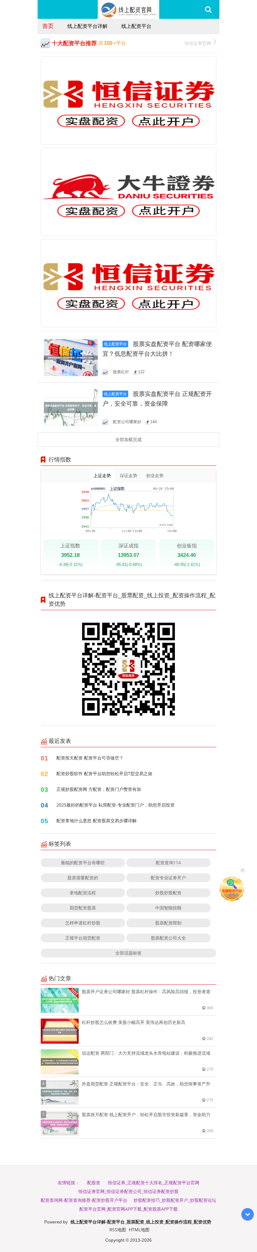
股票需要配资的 (82, 878)
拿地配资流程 (83, 893)
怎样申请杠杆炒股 (82, 923)
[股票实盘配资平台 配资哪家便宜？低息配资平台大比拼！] (71, 357)
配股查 (93, 1182)
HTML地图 (139, 1230)
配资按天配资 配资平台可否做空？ (89, 758)
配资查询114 (168, 863)
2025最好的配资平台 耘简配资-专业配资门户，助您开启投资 (115, 805)
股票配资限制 (168, 923)
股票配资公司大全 (168, 938)
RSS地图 (117, 1230)
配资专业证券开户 (168, 878)
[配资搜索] (208, 9)
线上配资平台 (136, 26)
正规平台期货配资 (82, 938)
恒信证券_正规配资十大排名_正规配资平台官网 (153, 1182)
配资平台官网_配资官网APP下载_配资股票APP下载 (128, 1209)
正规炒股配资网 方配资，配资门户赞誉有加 (98, 789)
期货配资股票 (83, 908)
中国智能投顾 (168, 908)
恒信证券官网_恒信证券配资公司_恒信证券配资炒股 (128, 1191)
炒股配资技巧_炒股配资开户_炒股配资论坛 (175, 1200)
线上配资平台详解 (87, 26)
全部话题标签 (128, 953)
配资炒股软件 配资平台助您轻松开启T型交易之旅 (104, 773)
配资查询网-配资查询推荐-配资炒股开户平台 (84, 1200)
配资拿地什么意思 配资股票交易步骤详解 (96, 820)
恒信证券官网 (198, 43)
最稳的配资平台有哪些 (83, 863)
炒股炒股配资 (168, 893)
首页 (48, 25)
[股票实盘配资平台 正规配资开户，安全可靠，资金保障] (71, 407)
